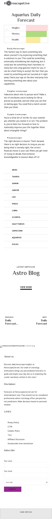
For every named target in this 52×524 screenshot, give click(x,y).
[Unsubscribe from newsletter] (5, 443)
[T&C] (5, 434)
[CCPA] (5, 426)
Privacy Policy (13, 422)
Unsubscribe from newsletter (20, 443)
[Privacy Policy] (5, 422)
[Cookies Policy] (5, 430)
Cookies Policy (14, 430)
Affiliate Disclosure (16, 439)
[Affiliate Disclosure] (5, 439)
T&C (10, 435)
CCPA (10, 426)
